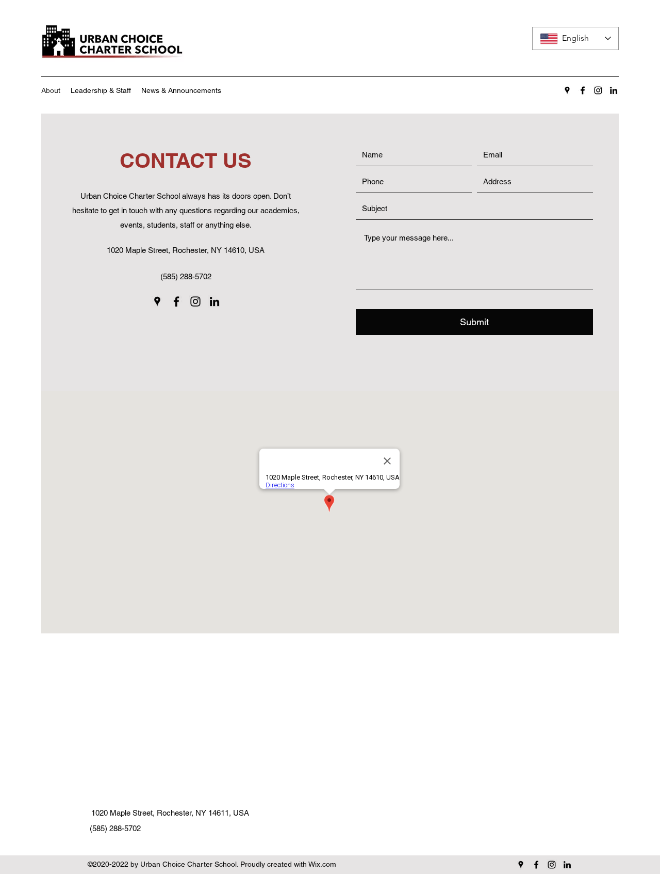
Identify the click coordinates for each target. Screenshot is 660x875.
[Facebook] (583, 90)
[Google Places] (567, 90)
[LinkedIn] (613, 90)
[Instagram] (598, 90)
